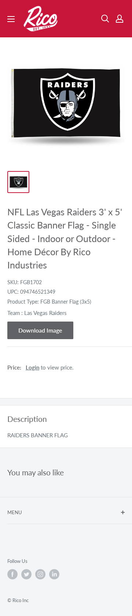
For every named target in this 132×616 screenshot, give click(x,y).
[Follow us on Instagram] (40, 574)
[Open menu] (11, 19)
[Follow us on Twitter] (26, 574)
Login (32, 367)
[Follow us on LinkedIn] (54, 574)
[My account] (119, 19)
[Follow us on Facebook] (12, 574)
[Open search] (105, 19)
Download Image (40, 330)
